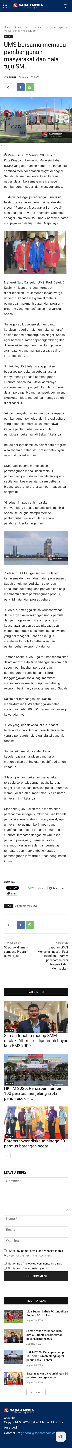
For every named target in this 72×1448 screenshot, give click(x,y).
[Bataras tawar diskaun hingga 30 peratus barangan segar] (36, 1122)
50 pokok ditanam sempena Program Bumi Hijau (16, 952)
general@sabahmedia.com (39, 1433)
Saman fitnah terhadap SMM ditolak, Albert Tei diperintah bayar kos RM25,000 (35, 1040)
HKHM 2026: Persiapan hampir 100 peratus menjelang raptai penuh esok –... (32, 1093)
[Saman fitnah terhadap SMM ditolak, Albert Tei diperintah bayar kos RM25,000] (36, 1017)
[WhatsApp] (30, 87)
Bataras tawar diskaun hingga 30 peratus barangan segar (34, 1143)
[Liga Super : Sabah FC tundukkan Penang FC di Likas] (13, 1316)
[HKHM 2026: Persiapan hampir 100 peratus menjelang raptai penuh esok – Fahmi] (36, 1070)
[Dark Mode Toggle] (60, 1436)
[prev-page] (6, 1155)
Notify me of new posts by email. (28, 1268)
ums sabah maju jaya (26, 905)
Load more (35, 1392)
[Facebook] (21, 87)
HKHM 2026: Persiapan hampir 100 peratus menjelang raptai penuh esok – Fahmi (46, 1356)
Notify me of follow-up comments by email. (35, 1263)
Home (7, 27)
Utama (17, 27)
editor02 (11, 76)
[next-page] (12, 1155)
